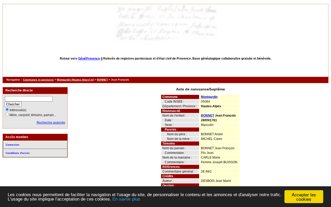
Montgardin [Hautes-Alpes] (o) (75, 79)
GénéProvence (89, 58)
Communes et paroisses (38, 79)
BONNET (102, 79)
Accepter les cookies (304, 196)
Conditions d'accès (18, 153)
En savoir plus (126, 199)
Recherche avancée (51, 122)
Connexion (12, 144)
